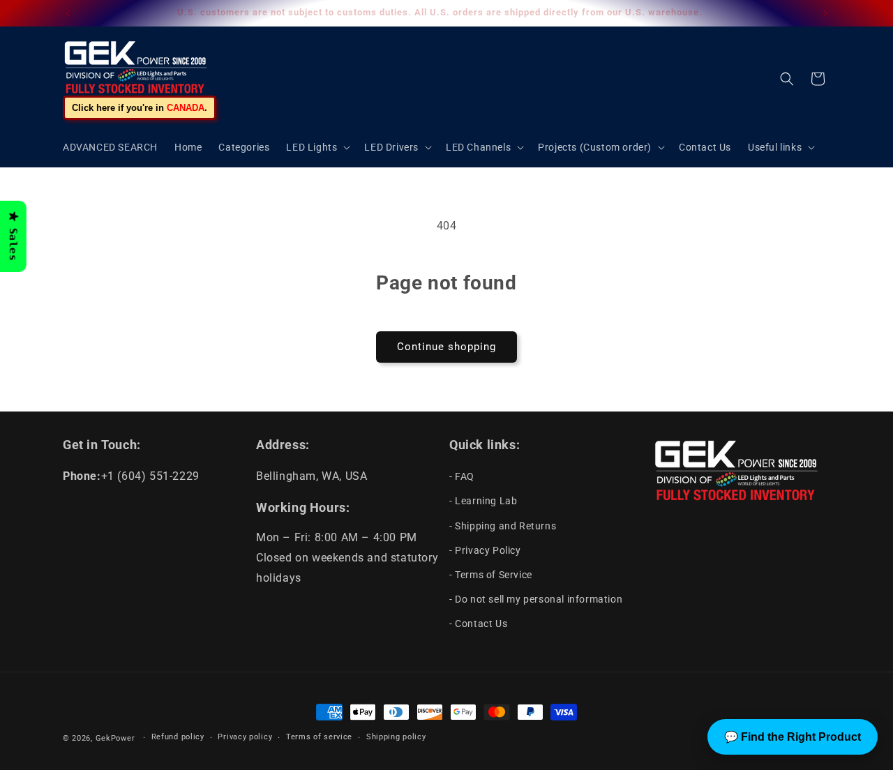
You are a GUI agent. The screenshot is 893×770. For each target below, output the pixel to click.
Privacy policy (245, 736)
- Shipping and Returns (502, 525)
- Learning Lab (483, 500)
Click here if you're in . (139, 108)
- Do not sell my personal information (535, 599)
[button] (317, 147)
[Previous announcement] (67, 13)
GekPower (115, 738)
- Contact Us (478, 623)
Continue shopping (446, 346)
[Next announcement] (825, 13)
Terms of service (319, 736)
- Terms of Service (490, 574)
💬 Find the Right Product (792, 737)
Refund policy (177, 736)
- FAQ (461, 476)
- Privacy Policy (485, 550)
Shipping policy (396, 736)
